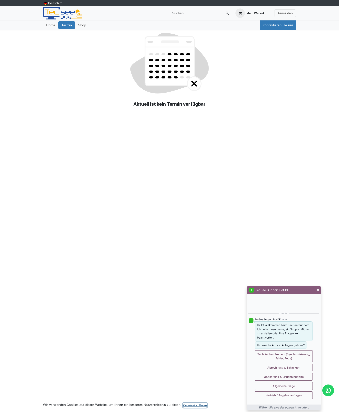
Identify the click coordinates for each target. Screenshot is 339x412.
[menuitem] (50, 25)
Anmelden (285, 13)
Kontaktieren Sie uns (278, 25)
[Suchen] (227, 13)
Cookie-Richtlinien (195, 405)
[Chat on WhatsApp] (328, 390)
